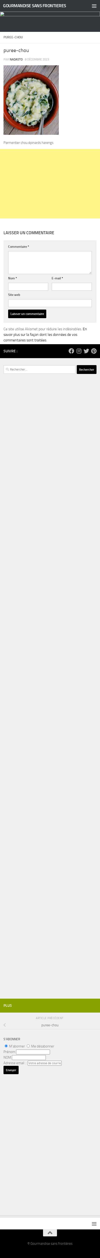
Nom (12, 278)
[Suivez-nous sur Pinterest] (94, 351)
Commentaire (18, 247)
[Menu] (94, 6)
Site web (14, 295)
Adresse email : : (15, 1063)
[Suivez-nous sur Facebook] (71, 351)
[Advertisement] (50, 183)
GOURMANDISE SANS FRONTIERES (34, 5)
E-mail (57, 278)
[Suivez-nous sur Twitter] (86, 351)
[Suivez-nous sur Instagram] (79, 351)
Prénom (9, 1052)
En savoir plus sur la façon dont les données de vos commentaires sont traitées (45, 334)
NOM (7, 1057)
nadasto (16, 59)
